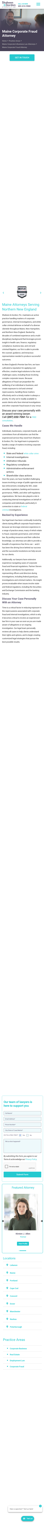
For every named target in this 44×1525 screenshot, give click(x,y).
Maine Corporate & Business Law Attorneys (18, 44)
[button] (3, 293)
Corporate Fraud (17, 1366)
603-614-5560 (24, 6)
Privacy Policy (31, 1159)
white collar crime (31, 453)
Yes (24, 1135)
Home (4, 41)
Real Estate (15, 1354)
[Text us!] (27, 1519)
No (31, 1135)
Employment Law (17, 1360)
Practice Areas (14, 41)
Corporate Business (18, 1348)
